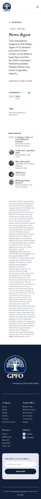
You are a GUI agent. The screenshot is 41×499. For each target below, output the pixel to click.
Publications (7, 437)
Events (4, 434)
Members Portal (29, 409)
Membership (28, 406)
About (4, 409)
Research (5, 440)
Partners (5, 416)
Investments (27, 416)
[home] (7, 7)
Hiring (25, 422)
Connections (28, 419)
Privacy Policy (20, 495)
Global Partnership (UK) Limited (19, 491)
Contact (5, 419)
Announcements (8, 422)
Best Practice (27, 413)
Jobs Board (6, 443)
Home (4, 406)
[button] (37, 7)
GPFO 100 (6, 446)
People (4, 413)
